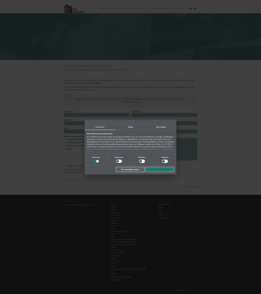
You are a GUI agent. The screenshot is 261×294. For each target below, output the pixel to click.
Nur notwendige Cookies (130, 169)
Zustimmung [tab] (100, 127)
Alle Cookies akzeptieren (160, 169)
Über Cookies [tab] (161, 127)
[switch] (119, 161)
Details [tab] (130, 127)
